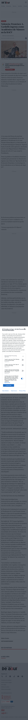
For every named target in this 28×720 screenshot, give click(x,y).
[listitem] (14, 356)
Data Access (14, 390)
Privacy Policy (22, 390)
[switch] (22, 360)
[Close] (25, 329)
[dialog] (14, 360)
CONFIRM (8, 385)
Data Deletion (5, 390)
